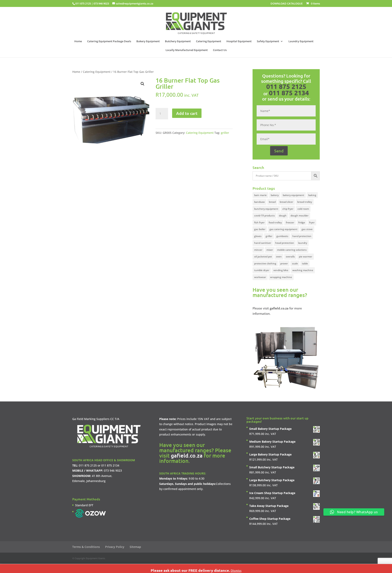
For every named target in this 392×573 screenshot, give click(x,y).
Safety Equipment (268, 41)
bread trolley (304, 202)
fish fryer (259, 222)
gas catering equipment (283, 229)
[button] (142, 84)
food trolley (275, 222)
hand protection (301, 236)
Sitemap (135, 547)
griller (225, 133)
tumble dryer (261, 270)
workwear (260, 277)
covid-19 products (264, 215)
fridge (301, 222)
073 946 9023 (101, 3)
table (305, 263)
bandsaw (259, 202)
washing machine (302, 270)
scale (295, 263)
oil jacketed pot (263, 256)
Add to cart (186, 113)
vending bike (280, 270)
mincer (258, 250)
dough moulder (299, 215)
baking (312, 195)
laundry (302, 243)
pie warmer (305, 256)
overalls (290, 256)
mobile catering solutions (292, 250)
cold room (303, 209)
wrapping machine (281, 277)
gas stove (307, 229)
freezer (290, 222)
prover (284, 263)
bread (272, 202)
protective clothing (265, 263)
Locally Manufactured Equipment (187, 50)
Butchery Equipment (178, 41)
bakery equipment (293, 195)
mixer (269, 250)
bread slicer (286, 202)
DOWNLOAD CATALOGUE (287, 3)
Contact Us (220, 50)
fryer (312, 222)
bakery (275, 195)
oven (279, 256)
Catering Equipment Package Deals (109, 41)
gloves (258, 236)
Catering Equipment (208, 41)
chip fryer (287, 209)
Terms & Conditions (86, 547)
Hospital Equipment (239, 41)
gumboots (282, 236)
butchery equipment (266, 209)
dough (282, 215)
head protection (284, 243)
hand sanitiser (262, 243)
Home (78, 41)
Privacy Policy (114, 547)
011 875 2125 (83, 3)
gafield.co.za (187, 455)
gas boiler (259, 229)
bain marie (260, 195)
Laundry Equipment (300, 41)
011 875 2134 (289, 93)
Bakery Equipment (148, 41)
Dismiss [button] (236, 570)
